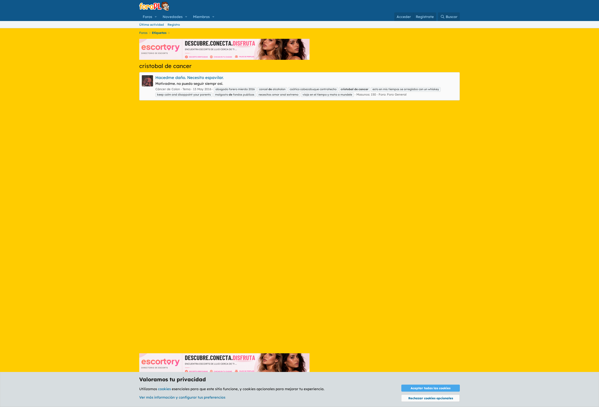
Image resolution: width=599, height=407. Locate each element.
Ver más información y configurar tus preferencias (182, 397)
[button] (156, 16)
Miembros (201, 16)
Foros (147, 16)
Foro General (396, 94)
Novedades (173, 16)
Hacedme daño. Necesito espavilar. (189, 77)
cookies (164, 389)
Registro (174, 24)
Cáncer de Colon (167, 89)
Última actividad (151, 24)
